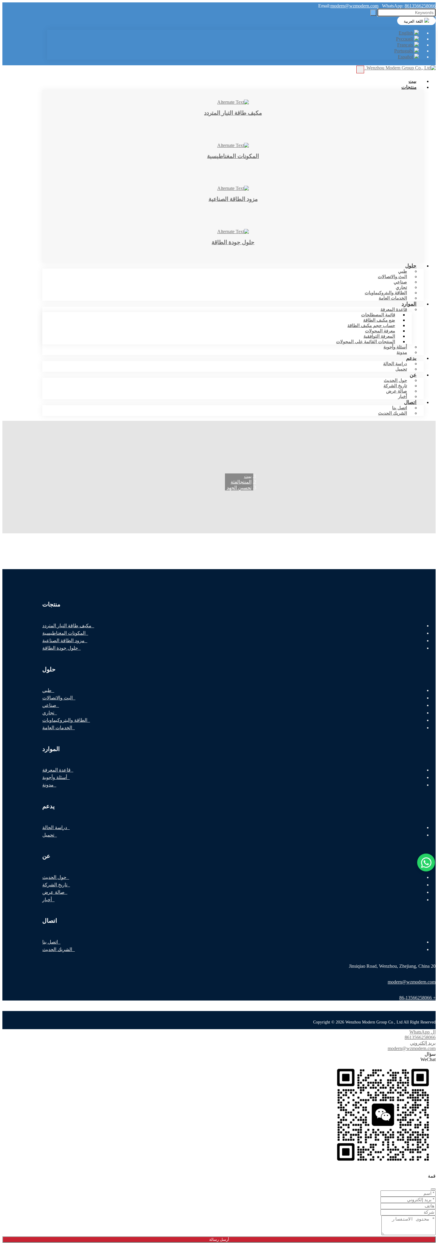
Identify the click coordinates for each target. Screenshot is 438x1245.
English (406, 32)
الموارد (409, 304)
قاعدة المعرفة (393, 309)
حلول (411, 266)
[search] (373, 13)
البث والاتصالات (392, 276)
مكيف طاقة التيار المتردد (66, 625)
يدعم (411, 358)
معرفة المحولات (380, 331)
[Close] (433, 1189)
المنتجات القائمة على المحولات (365, 341)
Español (406, 56)
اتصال (410, 402)
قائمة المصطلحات (378, 314)
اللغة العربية (414, 21)
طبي (402, 271)
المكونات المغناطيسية (64, 633)
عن (413, 375)
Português (404, 50)
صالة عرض (396, 391)
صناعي (400, 282)
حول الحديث (395, 380)
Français (405, 44)
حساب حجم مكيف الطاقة (371, 325)
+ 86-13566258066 (417, 997)
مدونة (48, 784)
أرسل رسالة (219, 1239)
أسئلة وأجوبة (395, 347)
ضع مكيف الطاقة (379, 320)
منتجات (409, 87)
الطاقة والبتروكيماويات (386, 292)
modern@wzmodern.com (354, 5)
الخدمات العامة (393, 298)
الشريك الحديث (392, 413)
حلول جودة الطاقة (60, 648)
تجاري (401, 287)
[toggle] (360, 69)
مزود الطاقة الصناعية (63, 640)
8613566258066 (420, 5)
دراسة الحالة (395, 363)
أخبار (47, 899)
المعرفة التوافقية (379, 336)
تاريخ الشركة (395, 385)
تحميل (401, 369)
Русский (405, 38)
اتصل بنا (399, 407)
